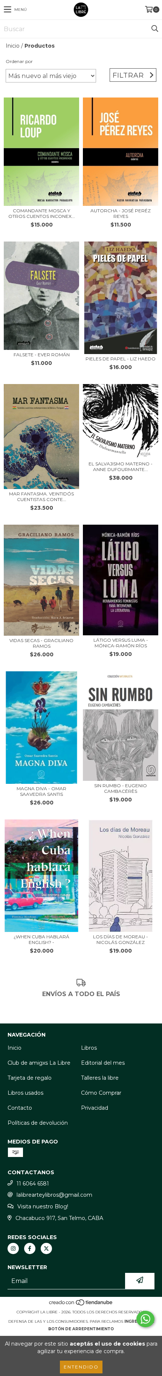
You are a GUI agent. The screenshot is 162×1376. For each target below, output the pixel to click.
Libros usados (25, 1092)
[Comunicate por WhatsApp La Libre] (145, 1319)
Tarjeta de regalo (30, 1077)
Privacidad (94, 1107)
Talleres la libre (100, 1077)
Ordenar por (19, 61)
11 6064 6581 (33, 1183)
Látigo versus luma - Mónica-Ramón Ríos (120, 642)
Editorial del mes (103, 1062)
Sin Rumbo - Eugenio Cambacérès (120, 788)
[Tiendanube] (81, 1304)
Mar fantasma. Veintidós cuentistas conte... (41, 496)
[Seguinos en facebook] (29, 1248)
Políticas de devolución (38, 1122)
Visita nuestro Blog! (42, 1206)
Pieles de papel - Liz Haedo (121, 359)
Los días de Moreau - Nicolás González (120, 939)
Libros (89, 1047)
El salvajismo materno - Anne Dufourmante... (121, 466)
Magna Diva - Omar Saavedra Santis (41, 791)
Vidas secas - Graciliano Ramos (41, 643)
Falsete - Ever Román (42, 354)
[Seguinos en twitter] (46, 1248)
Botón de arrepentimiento (81, 1328)
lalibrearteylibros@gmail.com (54, 1194)
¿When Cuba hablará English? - (41, 939)
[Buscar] (154, 29)
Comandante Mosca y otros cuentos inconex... (41, 213)
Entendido (81, 1367)
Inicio (13, 45)
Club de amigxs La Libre (39, 1062)
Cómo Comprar (101, 1092)
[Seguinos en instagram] (13, 1248)
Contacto (20, 1107)
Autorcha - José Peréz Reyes (120, 213)
